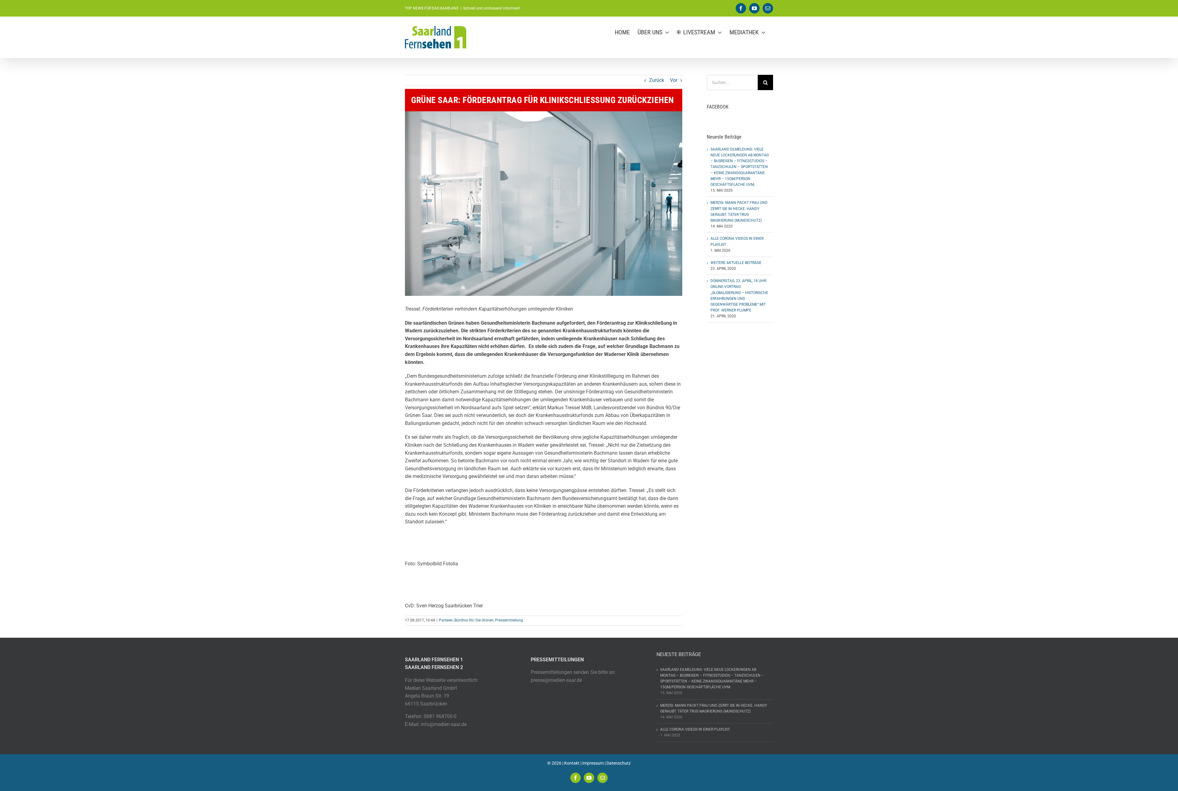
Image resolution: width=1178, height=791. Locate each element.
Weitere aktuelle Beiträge (735, 263)
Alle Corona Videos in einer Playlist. (695, 729)
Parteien (446, 620)
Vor (673, 80)
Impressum (593, 763)
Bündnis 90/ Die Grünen (474, 620)
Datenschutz (618, 763)
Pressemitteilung (509, 620)
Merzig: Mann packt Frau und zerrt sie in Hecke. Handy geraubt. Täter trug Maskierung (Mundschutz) (713, 708)
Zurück (656, 80)
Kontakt (571, 763)
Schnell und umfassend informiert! (491, 8)
